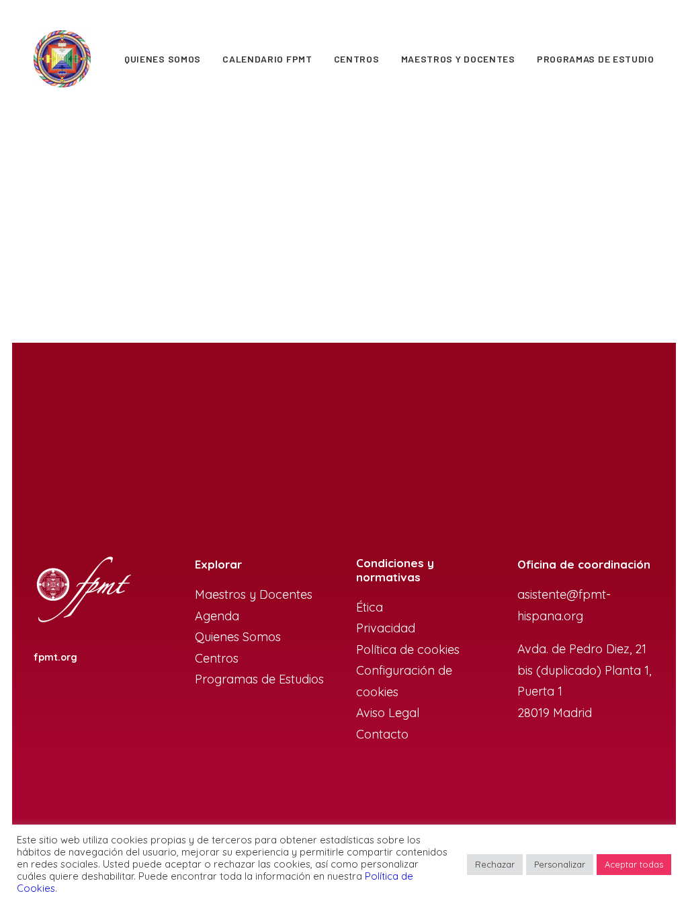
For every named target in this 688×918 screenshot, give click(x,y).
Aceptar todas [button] (634, 864)
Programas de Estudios (261, 679)
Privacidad (385, 628)
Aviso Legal (387, 712)
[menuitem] (162, 59)
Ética (369, 607)
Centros (357, 59)
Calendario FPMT (267, 59)
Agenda (217, 616)
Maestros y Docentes (253, 594)
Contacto (382, 734)
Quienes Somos (162, 59)
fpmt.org (55, 657)
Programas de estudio (595, 59)
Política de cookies (408, 649)
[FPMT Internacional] (83, 590)
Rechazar (495, 864)
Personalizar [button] (559, 864)
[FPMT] (62, 58)
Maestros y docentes (458, 59)
